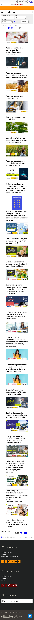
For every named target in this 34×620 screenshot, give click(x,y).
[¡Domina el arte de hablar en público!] (17, 112)
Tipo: (16, 15)
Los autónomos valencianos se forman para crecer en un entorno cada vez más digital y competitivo (17, 341)
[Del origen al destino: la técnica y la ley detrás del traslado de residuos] (17, 257)
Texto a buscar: (5, 15)
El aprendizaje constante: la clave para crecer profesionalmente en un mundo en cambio (16, 368)
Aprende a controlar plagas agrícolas (14, 97)
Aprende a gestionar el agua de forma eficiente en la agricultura (16, 163)
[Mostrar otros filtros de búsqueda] (14, 21)
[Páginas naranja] (17, 5)
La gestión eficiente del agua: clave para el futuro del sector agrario (16, 140)
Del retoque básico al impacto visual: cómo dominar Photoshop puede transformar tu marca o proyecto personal (15, 466)
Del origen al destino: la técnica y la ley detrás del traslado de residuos (16, 264)
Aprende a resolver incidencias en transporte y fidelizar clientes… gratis (16, 75)
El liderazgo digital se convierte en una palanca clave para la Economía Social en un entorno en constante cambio (16, 188)
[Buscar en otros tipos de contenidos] (32, 11)
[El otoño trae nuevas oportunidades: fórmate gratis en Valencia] (17, 385)
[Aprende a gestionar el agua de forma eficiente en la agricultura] (17, 156)
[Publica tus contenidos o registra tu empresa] (20, 1)
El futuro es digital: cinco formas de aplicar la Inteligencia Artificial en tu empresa (16, 315)
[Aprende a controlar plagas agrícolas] (17, 91)
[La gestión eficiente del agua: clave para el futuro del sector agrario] (17, 133)
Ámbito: (3, 19)
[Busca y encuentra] (23, 1)
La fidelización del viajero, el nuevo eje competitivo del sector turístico (16, 241)
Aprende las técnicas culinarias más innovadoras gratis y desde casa (14, 51)
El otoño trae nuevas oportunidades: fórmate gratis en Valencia (16, 392)
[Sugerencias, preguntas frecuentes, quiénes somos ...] (17, 1)
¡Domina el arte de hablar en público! (16, 118)
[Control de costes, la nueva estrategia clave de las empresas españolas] (17, 408)
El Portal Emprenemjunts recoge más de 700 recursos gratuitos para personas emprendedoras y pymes (17, 215)
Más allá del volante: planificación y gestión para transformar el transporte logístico (15, 439)
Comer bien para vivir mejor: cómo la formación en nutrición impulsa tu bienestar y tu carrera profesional (16, 289)
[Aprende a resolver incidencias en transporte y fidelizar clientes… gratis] (17, 68)
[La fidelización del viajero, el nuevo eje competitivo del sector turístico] (17, 234)
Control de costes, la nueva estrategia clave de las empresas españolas (16, 415)
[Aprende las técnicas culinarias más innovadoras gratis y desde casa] (17, 43)
